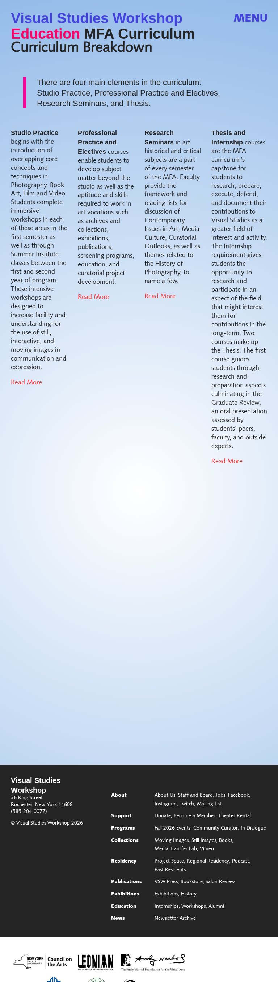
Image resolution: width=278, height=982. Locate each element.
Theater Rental (234, 816)
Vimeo (207, 849)
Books (225, 840)
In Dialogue (253, 828)
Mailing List (209, 804)
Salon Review (220, 882)
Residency (123, 861)
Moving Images (172, 840)
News (118, 918)
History (189, 894)
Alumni (216, 906)
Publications (126, 882)
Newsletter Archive (175, 918)
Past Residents (170, 870)
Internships (166, 906)
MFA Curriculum (139, 33)
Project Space (169, 861)
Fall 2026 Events (172, 828)
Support (121, 816)
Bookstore (192, 882)
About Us (165, 795)
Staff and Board (195, 795)
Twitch (187, 804)
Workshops (193, 906)
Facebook (238, 795)
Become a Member (194, 816)
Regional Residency (208, 861)
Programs (123, 828)
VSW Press (166, 882)
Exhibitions (125, 894)
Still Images (203, 840)
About (119, 795)
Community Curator (215, 828)
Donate (163, 816)
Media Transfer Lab (176, 849)
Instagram (166, 804)
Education (45, 33)
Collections (125, 840)
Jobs (220, 795)
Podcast (240, 861)
